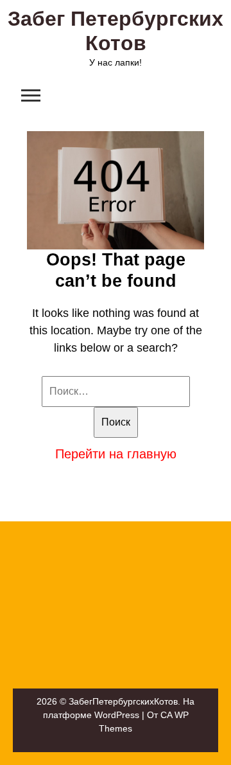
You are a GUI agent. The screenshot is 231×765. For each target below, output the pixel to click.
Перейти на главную (115, 454)
